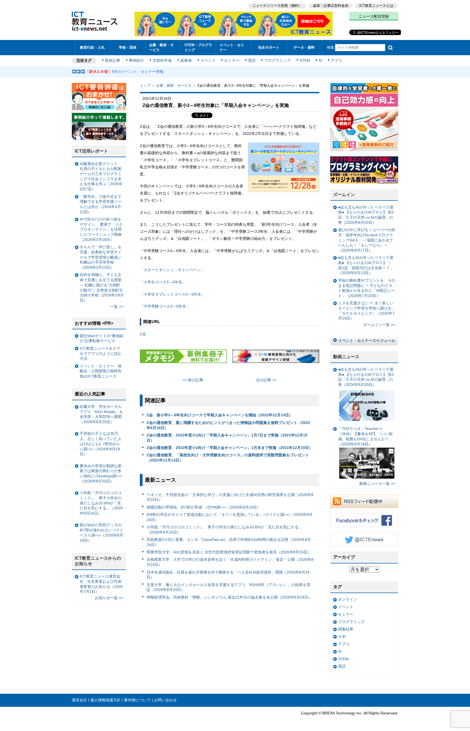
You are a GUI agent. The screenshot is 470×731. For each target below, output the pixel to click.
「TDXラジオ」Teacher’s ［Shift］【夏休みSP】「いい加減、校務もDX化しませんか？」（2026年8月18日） (365, 436)
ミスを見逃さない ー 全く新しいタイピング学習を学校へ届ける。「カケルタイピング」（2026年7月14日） (366, 310)
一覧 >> (116, 306)
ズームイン (344, 194)
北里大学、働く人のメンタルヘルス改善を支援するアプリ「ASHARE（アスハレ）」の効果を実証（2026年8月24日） (228, 587)
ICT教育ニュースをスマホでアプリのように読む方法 (101, 353)
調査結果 (345, 629)
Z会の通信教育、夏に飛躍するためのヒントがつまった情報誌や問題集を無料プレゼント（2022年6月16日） (228, 425)
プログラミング (277, 60)
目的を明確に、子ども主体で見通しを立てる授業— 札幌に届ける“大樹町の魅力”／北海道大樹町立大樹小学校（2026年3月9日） (101, 287)
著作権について (137, 700)
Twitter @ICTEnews (364, 539)
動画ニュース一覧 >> (377, 483)
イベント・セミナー (231, 47)
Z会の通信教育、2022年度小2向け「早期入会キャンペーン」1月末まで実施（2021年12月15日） (230, 447)
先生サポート (268, 47)
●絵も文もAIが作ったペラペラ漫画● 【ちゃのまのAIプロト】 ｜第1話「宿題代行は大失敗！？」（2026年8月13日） (366, 265)
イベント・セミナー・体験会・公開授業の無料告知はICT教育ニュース (101, 371)
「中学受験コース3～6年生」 (165, 306)
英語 (252, 60)
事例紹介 (136, 60)
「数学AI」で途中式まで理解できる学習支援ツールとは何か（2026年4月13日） (101, 204)
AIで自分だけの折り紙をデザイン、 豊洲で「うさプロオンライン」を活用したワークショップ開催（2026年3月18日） (101, 229)
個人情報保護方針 (105, 700)
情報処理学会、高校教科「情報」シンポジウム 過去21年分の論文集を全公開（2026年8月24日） (229, 597)
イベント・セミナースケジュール (366, 340)
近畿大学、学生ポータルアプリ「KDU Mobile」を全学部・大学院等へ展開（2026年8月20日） (101, 414)
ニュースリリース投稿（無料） (277, 6)
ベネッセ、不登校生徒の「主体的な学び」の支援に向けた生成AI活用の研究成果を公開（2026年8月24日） (230, 497)
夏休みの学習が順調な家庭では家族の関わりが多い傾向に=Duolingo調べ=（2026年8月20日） (101, 473)
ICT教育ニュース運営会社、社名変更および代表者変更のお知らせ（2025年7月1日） (101, 584)
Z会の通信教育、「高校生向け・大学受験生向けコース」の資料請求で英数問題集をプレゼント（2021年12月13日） (228, 457)
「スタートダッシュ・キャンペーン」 (172, 270)
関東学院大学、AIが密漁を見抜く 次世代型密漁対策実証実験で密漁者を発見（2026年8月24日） (229, 552)
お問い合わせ (165, 700)
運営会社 (79, 700)
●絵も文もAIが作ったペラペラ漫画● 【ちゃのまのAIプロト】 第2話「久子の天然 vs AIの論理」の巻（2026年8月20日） (366, 215)
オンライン (347, 599)
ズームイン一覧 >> (379, 325)
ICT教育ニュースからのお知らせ (98, 561)
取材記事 (112, 60)
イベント (208, 60)
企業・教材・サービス (161, 47)
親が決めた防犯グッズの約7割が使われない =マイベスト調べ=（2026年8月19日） (101, 532)
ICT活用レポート (91, 151)
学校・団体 (128, 47)
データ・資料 (304, 47)
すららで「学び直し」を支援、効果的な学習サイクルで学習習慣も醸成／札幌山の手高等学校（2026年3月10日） (101, 257)
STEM (304, 60)
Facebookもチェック (364, 520)
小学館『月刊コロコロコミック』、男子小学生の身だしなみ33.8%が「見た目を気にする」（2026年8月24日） (224, 529)
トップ (145, 85)
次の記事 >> (266, 380)
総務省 (186, 60)
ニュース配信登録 (373, 16)
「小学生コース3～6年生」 (163, 282)
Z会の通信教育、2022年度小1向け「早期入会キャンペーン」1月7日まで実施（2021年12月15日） (227, 437)
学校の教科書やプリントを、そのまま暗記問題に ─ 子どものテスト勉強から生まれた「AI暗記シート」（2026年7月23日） (366, 288)
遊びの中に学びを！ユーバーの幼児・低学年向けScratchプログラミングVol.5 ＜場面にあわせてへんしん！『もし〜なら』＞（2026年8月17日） (366, 240)
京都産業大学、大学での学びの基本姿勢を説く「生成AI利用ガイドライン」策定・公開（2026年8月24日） (230, 562)
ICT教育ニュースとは (376, 6)
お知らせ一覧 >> (109, 598)
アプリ (336, 60)
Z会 (143, 334)
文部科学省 (162, 60)
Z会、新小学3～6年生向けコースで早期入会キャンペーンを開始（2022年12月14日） (220, 415)
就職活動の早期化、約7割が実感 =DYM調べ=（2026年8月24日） (204, 507)
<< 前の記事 (193, 380)
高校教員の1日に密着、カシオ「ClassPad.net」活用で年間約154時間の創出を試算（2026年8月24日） (229, 542)
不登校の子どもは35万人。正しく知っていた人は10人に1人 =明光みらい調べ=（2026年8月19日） (101, 443)
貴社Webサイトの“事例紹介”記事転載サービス (101, 338)
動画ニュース (346, 356)
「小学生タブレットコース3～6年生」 (172, 294)
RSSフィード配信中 (364, 501)
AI (320, 60)
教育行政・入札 (92, 47)
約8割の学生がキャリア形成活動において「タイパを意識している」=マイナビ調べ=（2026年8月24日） (230, 517)
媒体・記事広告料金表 (330, 6)
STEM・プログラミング (198, 47)
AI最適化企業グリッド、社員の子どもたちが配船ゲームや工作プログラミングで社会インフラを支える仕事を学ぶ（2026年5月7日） (101, 176)
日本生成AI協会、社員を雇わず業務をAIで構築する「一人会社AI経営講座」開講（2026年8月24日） (228, 575)
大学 (342, 636)
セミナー (231, 60)
